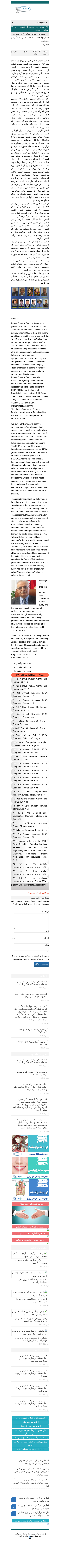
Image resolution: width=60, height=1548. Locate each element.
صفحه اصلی (27, 37)
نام (47, 931)
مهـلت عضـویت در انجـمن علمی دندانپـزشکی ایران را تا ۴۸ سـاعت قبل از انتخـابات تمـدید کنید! (30, 1087)
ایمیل (46, 938)
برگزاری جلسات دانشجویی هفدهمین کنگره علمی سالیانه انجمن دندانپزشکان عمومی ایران (30, 1483)
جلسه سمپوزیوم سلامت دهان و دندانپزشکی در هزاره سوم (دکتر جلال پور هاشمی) (31, 1388)
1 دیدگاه (36, 54)
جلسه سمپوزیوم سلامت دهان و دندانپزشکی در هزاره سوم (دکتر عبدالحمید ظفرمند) (33, 1358)
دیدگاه (45, 911)
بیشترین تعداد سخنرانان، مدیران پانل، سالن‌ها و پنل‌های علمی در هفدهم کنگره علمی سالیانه (31, 1471)
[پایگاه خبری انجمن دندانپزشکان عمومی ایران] (26, 9)
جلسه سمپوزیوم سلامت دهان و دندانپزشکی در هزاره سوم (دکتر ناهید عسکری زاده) (31, 1403)
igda (25, 51)
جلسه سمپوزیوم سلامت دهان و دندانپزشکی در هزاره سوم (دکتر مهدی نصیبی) (30, 1373)
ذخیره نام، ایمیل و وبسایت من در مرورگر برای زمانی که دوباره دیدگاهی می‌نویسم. (30, 957)
